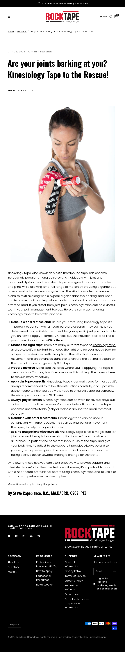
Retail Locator (44, 584)
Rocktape (22, 31)
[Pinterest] (41, 535)
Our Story (13, 567)
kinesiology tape (104, 345)
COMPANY (15, 556)
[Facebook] (11, 536)
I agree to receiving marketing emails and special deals (107, 583)
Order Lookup (73, 594)
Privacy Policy (73, 571)
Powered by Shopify (69, 637)
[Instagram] (26, 536)
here (53, 484)
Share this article (20, 90)
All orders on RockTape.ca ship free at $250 (65, 3)
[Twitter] (18, 536)
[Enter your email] (114, 571)
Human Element (98, 637)
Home (11, 31)
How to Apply (44, 571)
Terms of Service (75, 576)
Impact (12, 572)
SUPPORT (71, 556)
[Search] (110, 17)
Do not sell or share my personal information (77, 603)
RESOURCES (44, 556)
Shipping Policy (74, 580)
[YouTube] (33, 536)
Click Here (55, 340)
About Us (13, 562)
